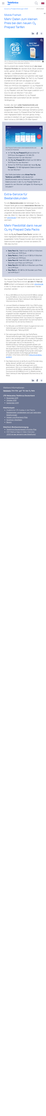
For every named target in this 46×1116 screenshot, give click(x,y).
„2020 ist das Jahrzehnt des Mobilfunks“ (21, 434)
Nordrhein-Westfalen (14, 420)
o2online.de (11, 217)
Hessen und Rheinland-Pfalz (17, 417)
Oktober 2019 (11, 400)
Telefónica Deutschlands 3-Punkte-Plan (21, 429)
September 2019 (12, 403)
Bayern (9, 422)
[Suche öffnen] (36, 3)
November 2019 (12, 398)
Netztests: (7, 391)
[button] (33, 33)
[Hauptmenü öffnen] (3, 3)
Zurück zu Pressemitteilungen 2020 (16, 9)
